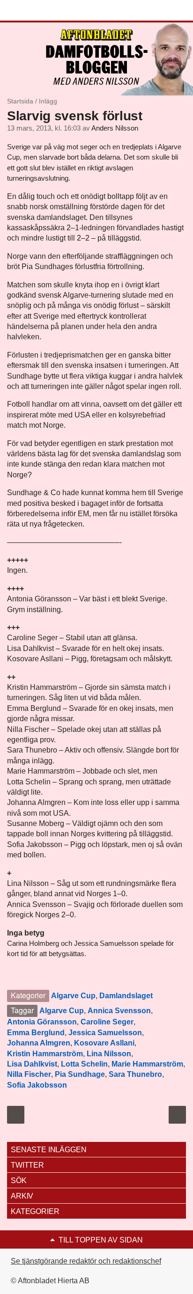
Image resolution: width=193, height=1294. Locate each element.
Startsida (20, 101)
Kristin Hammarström (45, 1054)
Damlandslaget (126, 996)
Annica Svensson (119, 1011)
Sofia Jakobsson (37, 1085)
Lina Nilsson (109, 1054)
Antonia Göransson (42, 1022)
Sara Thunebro (135, 1074)
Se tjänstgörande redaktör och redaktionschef (86, 1261)
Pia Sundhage (80, 1074)
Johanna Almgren (38, 1043)
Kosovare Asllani (104, 1043)
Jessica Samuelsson (105, 1033)
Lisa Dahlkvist (32, 1064)
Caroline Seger (107, 1022)
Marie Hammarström (147, 1064)
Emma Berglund (36, 1033)
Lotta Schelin (84, 1064)
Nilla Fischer (29, 1074)
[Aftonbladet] (42, 11)
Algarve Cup (73, 996)
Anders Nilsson (114, 128)
